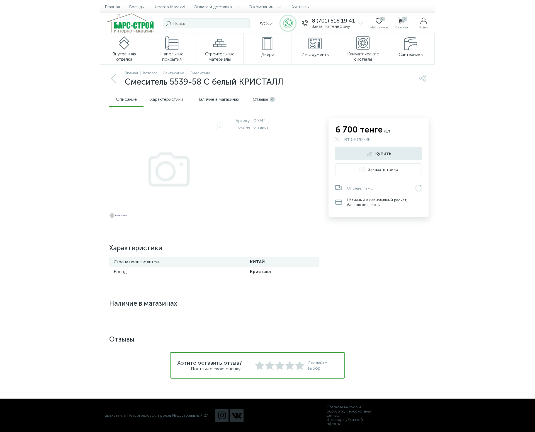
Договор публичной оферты (345, 422)
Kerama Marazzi (169, 6)
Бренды (137, 6)
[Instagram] (221, 415)
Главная (112, 6)
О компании (261, 6)
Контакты (300, 6)
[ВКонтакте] (237, 415)
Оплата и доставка (213, 6)
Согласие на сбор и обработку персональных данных (349, 411)
